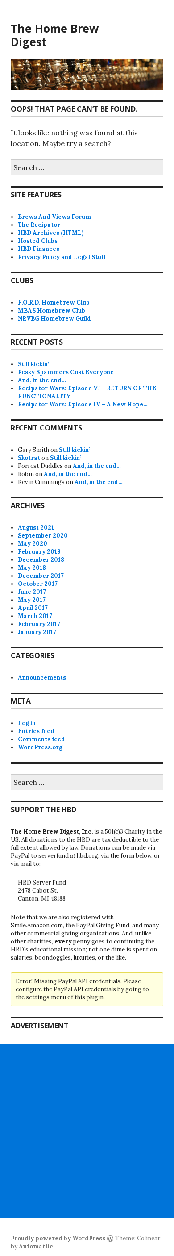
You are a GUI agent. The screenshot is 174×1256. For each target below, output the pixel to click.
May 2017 (32, 600)
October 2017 (38, 584)
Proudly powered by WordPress (58, 1238)
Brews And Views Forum (54, 217)
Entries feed (36, 731)
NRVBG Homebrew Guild (54, 318)
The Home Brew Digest (55, 35)
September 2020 (43, 535)
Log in (27, 723)
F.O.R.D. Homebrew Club (54, 302)
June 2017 (32, 592)
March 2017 (35, 616)
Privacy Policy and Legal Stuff (62, 257)
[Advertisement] (87, 1131)
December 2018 (41, 559)
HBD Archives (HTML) (50, 233)
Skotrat (29, 458)
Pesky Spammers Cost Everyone (66, 372)
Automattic (36, 1246)
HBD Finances (38, 249)
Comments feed (41, 739)
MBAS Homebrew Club (51, 310)
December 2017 (41, 576)
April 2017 (33, 608)
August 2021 (36, 527)
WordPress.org (40, 747)
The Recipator (39, 225)
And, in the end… (42, 380)
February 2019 (39, 551)
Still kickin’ (33, 364)
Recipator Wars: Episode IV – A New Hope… (83, 404)
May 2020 (32, 543)
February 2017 (39, 624)
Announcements (42, 677)
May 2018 (32, 568)
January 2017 (37, 632)
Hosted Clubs (38, 241)
